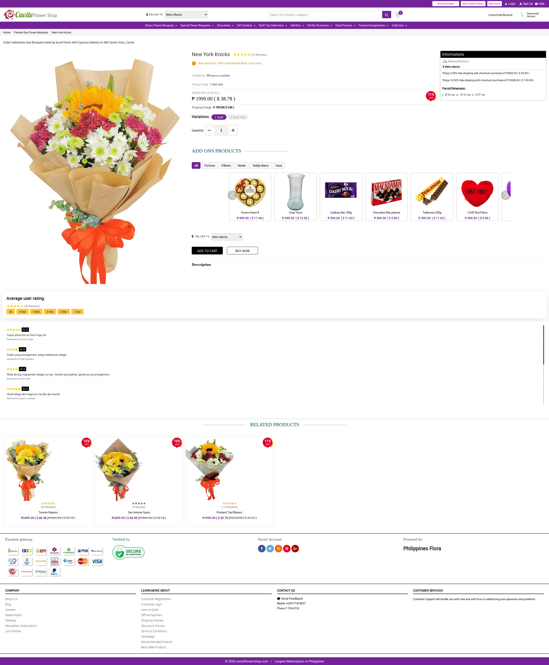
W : (463, 95)
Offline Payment (151, 615)
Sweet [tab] (242, 165)
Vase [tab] (278, 165)
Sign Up (528, 3)
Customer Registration (156, 599)
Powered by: (413, 539)
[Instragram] (278, 548)
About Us (11, 599)
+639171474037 (295, 603)
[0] (397, 14)
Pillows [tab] (226, 165)
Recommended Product (156, 642)
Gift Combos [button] (244, 25)
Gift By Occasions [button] (318, 25)
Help (541, 3)
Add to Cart (207, 251)
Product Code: (207, 84)
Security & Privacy (153, 626)
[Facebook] (261, 548)
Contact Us (286, 590)
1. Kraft (219, 117)
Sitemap (10, 620)
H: (478, 95)
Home (6, 32)
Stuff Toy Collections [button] (271, 25)
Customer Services (428, 590)
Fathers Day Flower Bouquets (31, 32)
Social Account (270, 539)
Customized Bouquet (500, 14)
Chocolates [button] (224, 25)
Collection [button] (398, 25)
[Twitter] (270, 548)
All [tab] (196, 165)
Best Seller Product (473, 3)
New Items (494, 3)
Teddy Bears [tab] (260, 165)
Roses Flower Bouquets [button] (159, 25)
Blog (8, 604)
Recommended (446, 3)
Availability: (211, 75)
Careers (10, 610)
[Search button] (386, 14)
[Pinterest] (287, 548)
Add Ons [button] (295, 25)
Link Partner (13, 631)
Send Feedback (292, 598)
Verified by (121, 539)
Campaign (148, 636)
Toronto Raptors (48, 512)
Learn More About (155, 590)
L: (448, 95)
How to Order (150, 610)
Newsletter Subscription (21, 626)
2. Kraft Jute (238, 117)
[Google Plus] (295, 548)
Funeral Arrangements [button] (372, 25)
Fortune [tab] (209, 165)
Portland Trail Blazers (229, 512)
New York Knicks (61, 32)
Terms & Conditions (154, 631)
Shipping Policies (152, 620)
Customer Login (151, 604)
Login (512, 3)
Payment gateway (19, 539)
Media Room (13, 615)
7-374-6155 (292, 608)
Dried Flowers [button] (343, 25)
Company (12, 590)
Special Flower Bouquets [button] (195, 25)
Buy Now (242, 251)
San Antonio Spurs (139, 512)
